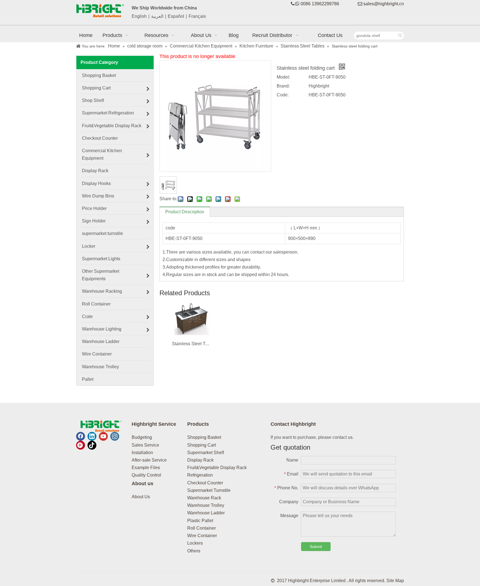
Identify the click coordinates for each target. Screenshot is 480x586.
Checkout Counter (205, 482)
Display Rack (200, 460)
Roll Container (201, 528)
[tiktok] (92, 445)
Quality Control (146, 475)
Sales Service (145, 445)
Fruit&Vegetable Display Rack (217, 467)
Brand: (283, 86)
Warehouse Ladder (206, 512)
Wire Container (202, 535)
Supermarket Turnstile (209, 490)
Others (193, 551)
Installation (142, 452)
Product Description (184, 211)
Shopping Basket (204, 437)
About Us (141, 496)
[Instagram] (114, 436)
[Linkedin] (92, 436)
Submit (316, 546)
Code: (283, 94)
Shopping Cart (201, 445)
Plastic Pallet (200, 520)
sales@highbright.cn (383, 3)
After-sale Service (149, 460)
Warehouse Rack (204, 497)
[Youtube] (103, 436)
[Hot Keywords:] (400, 35)
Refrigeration (200, 475)
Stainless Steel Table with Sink (191, 343)
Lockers (195, 543)
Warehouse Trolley (205, 505)
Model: (283, 77)
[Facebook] (80, 436)
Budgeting (142, 437)
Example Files (146, 467)
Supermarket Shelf (205, 452)
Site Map (395, 580)
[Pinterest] (80, 445)
